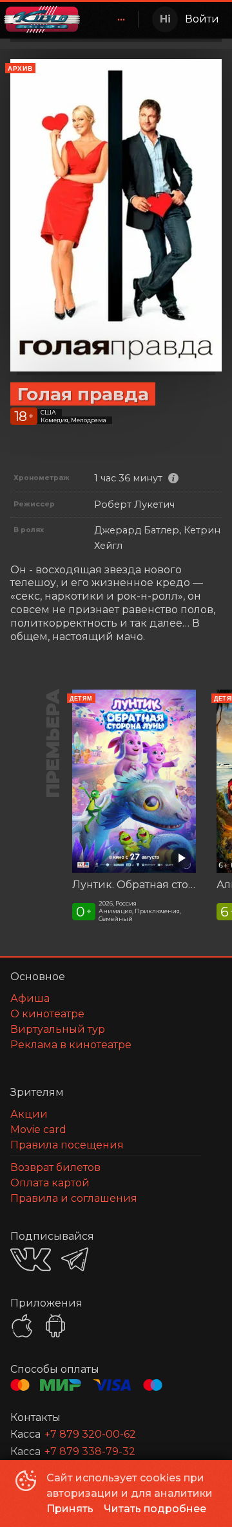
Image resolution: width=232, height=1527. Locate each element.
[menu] (111, 19)
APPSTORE (22, 1325)
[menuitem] (121, 19)
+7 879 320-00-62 (90, 1434)
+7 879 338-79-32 (89, 1451)
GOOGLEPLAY (55, 1325)
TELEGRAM (74, 1259)
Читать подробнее (155, 1509)
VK (30, 1259)
